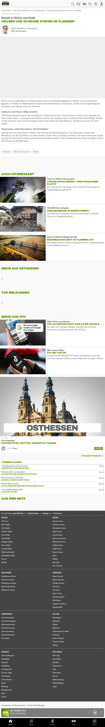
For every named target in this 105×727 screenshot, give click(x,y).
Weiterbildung (57, 683)
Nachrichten (6, 11)
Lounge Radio (6, 549)
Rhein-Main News (8, 587)
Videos (55, 625)
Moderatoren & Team (60, 631)
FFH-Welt (57, 652)
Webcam (96, 3)
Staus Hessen (57, 576)
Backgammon (6, 690)
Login (54, 686)
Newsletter (56, 659)
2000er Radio (6, 532)
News (55, 518)
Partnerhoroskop (7, 635)
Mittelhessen (27, 11)
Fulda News (57, 549)
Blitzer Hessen (58, 580)
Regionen (6, 573)
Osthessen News (8, 580)
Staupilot (84, 3)
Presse (55, 676)
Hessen (46, 513)
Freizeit (5, 652)
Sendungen (56, 618)
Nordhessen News (8, 576)
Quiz (3, 693)
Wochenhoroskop (8, 625)
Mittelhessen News (8, 583)
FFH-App (56, 656)
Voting (55, 645)
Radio (4, 518)
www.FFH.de (17, 513)
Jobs (54, 669)
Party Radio (5, 545)
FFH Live (4, 521)
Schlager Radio (7, 542)
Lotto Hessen (6, 680)
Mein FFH (102, 3)
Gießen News (57, 545)
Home (10, 724)
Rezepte (4, 662)
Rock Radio (5, 535)
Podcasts (55, 635)
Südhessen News (8, 590)
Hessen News (57, 521)
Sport (54, 556)
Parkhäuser (56, 600)
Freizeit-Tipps (6, 673)
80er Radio (5, 525)
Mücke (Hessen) (21, 152)
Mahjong (4, 686)
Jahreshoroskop (7, 631)
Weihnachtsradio (7, 552)
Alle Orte (56, 562)
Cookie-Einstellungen (36, 705)
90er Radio (5, 528)
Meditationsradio (7, 556)
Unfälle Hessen (58, 583)
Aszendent (5, 638)
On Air (55, 614)
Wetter (90, 3)
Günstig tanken (58, 597)
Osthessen (17, 11)
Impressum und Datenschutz (13, 705)
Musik (31, 724)
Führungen (56, 673)
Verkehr (56, 573)
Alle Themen (57, 566)
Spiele (3, 683)
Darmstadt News (59, 538)
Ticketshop (5, 676)
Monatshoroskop (7, 628)
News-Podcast (58, 638)
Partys (3, 697)
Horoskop (6, 614)
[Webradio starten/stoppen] (95, 712)
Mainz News (57, 532)
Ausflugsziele (6, 669)
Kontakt (55, 662)
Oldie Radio (5, 538)
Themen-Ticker (11, 462)
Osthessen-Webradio (91, 456)
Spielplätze (5, 659)
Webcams (56, 628)
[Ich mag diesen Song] (89, 712)
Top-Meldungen (39, 11)
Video (74, 724)
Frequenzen (57, 666)
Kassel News (57, 535)
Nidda (36, 152)
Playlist (79, 3)
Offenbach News (58, 542)
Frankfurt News (58, 525)
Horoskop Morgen (8, 621)
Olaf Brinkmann (18, 31)
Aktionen (56, 621)
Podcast (52, 724)
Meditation (5, 666)
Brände (6, 152)
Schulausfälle (57, 607)
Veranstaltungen (7, 656)
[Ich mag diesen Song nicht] (100, 712)
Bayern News (57, 552)
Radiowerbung (58, 680)
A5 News (56, 590)
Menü (95, 724)
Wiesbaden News (59, 528)
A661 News (57, 593)
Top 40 (4, 559)
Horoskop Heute (7, 618)
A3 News (56, 587)
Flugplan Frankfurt (59, 604)
